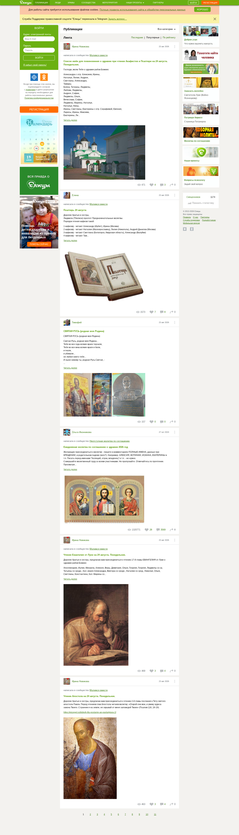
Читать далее (70, 120)
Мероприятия (109, 3)
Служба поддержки (191, 220)
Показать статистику (203, 203)
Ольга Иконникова (81, 432)
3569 (163, 529)
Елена (75, 195)
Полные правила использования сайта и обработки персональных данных (142, 9)
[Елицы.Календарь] (39, 139)
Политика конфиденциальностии (39, 98)
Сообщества (88, 3)
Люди (58, 3)
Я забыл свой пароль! (35, 65)
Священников (193, 197)
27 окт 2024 (164, 432)
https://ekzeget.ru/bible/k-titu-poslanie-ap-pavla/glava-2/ (90, 712)
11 (155, 814)
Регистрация (210, 3)
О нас (195, 217)
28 (151, 529)
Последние (137, 37)
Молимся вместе (99, 55)
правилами (31, 90)
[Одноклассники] (44, 77)
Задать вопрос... (117, 18)
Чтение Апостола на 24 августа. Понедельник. (89, 696)
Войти (193, 3)
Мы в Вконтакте (185, 229)
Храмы (71, 3)
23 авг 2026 (164, 46)
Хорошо (202, 9)
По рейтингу (169, 37)
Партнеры (158, 3)
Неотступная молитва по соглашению (110, 441)
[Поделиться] (171, 184)
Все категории (166, 29)
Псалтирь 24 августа (75, 210)
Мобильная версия (191, 223)
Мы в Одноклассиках (192, 229)
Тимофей (77, 322)
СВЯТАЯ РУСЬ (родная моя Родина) (84, 331)
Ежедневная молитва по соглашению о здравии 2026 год (96, 447)
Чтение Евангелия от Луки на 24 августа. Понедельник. (95, 555)
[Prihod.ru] (34, 77)
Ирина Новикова (80, 46)
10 (147, 814)
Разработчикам (209, 220)
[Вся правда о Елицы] (39, 181)
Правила (187, 217)
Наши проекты (134, 3)
